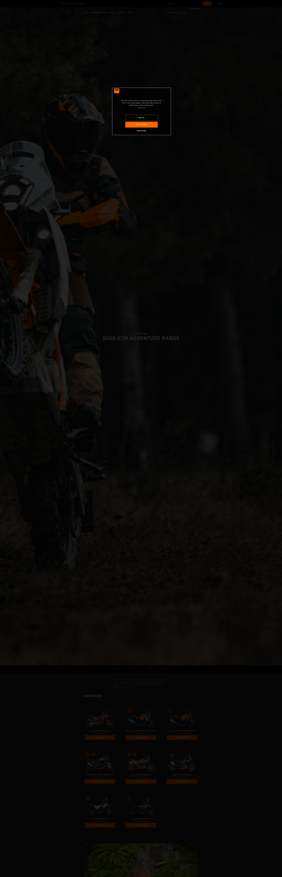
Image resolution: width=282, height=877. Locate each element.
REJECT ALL (142, 118)
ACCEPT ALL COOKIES (141, 125)
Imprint (144, 107)
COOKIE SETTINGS (141, 131)
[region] (141, 111)
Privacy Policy (140, 107)
